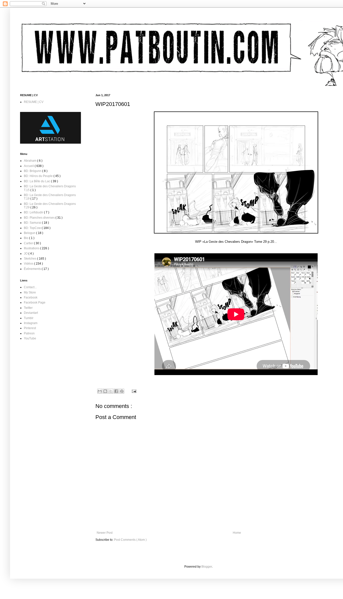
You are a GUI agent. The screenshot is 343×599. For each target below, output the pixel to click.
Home (237, 532)
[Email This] (99, 391)
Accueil (29, 166)
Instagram (30, 323)
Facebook (30, 297)
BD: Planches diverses (39, 217)
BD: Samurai (33, 222)
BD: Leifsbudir (34, 212)
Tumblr (28, 318)
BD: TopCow (33, 228)
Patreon (29, 333)
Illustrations (32, 248)
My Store (30, 292)
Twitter (28, 308)
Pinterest (30, 328)
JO (26, 253)
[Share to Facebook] (116, 391)
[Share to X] (110, 391)
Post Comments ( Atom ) (130, 540)
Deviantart (31, 313)
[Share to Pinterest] (121, 391)
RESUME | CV (33, 102)
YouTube (30, 338)
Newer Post (104, 532)
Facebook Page (34, 302)
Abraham (30, 160)
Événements (33, 269)
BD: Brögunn (33, 171)
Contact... (30, 287)
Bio (26, 238)
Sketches (30, 258)
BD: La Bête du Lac (37, 181)
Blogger (206, 566)
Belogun (30, 233)
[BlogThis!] (105, 391)
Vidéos (29, 263)
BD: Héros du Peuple (38, 176)
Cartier (29, 243)
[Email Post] (133, 390)
